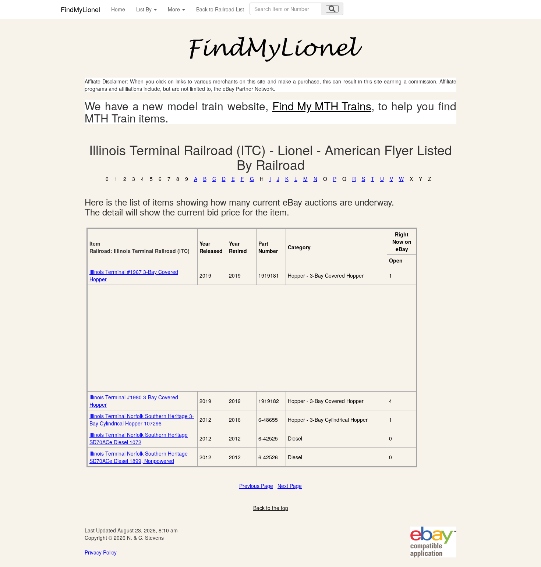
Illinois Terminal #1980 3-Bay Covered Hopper (133, 400)
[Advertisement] (172, 337)
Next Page (289, 485)
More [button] (174, 9)
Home (118, 9)
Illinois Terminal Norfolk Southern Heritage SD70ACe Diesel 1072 (138, 438)
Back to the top (270, 507)
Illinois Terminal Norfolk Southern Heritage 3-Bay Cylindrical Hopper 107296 (141, 419)
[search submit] (332, 9)
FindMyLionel (80, 9)
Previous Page (256, 485)
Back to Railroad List (220, 9)
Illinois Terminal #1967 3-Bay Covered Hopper (133, 275)
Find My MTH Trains (321, 106)
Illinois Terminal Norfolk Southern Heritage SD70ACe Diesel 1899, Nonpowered (138, 457)
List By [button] (144, 9)
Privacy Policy (101, 552)
